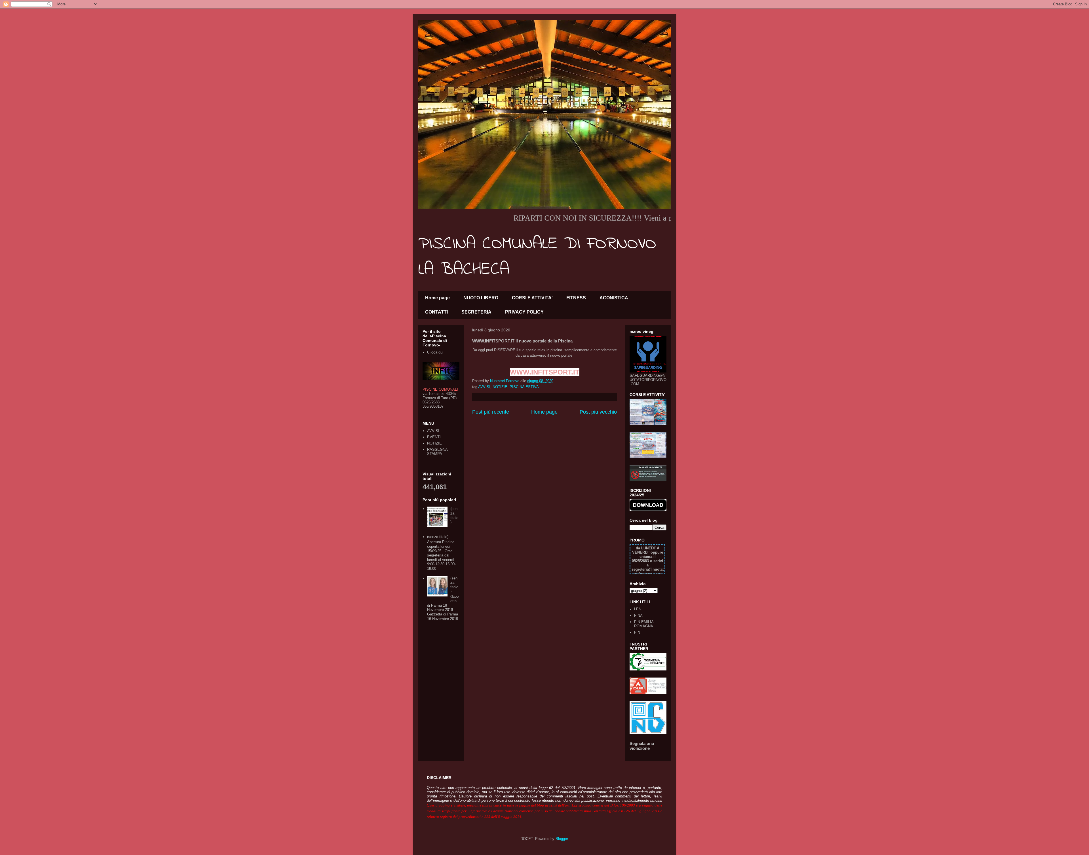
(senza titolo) (454, 515)
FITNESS (576, 297)
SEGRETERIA (476, 312)
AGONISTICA (614, 297)
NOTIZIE (500, 387)
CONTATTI (436, 312)
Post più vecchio (598, 412)
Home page (437, 297)
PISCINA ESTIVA (524, 387)
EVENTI (434, 437)
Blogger (562, 839)
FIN (637, 632)
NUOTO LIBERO (480, 297)
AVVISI (484, 387)
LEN (637, 609)
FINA (638, 615)
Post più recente (490, 412)
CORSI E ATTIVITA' (532, 297)
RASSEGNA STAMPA (437, 451)
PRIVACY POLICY (524, 312)
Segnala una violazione (642, 746)
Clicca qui (435, 352)
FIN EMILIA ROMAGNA (643, 624)
